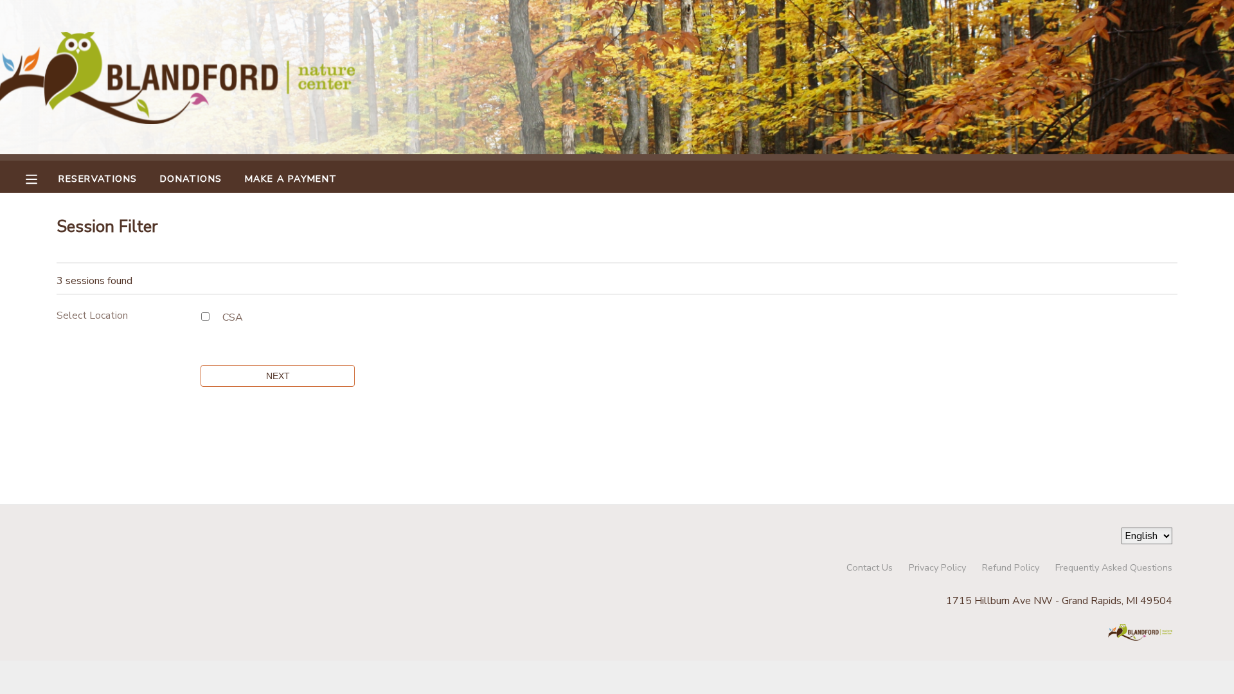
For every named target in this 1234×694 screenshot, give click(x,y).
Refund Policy (1010, 567)
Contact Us (869, 567)
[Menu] (41, 178)
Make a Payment (291, 178)
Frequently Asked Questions (1113, 567)
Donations (191, 178)
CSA (232, 317)
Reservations (97, 178)
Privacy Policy (937, 567)
